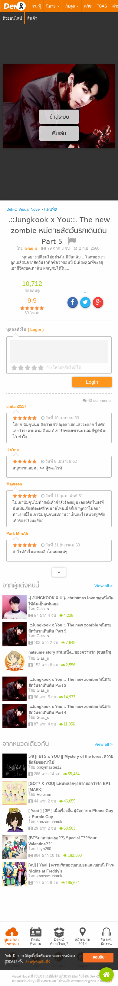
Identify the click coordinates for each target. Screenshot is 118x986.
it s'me (12, 449)
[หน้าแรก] (14, 6)
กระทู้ (36, 6)
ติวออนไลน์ (12, 18)
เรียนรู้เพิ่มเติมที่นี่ (38, 962)
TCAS (102, 6)
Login (92, 381)
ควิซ (88, 6)
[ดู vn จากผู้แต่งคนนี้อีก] (59, 572)
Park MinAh (17, 533)
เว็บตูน (70, 6)
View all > (103, 585)
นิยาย (51, 6)
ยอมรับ (98, 957)
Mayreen (14, 484)
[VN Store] (106, 974)
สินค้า (32, 18)
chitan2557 (16, 406)
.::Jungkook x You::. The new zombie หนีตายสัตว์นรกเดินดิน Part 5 (59, 231)
